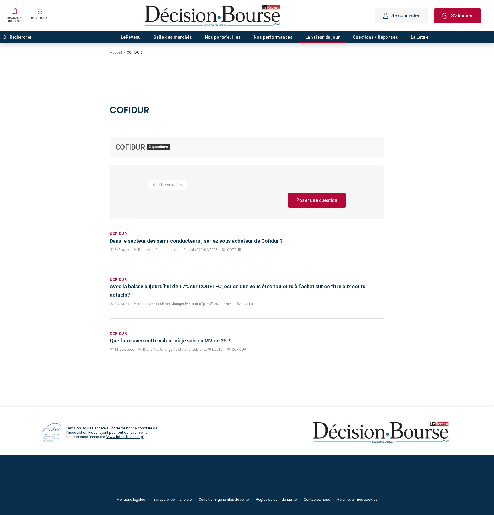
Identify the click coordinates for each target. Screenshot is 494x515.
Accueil (116, 52)
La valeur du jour (323, 37)
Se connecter (405, 15)
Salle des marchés (173, 37)
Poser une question (316, 200)
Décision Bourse (14, 19)
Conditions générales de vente (224, 499)
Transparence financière (172, 499)
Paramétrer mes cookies (357, 499)
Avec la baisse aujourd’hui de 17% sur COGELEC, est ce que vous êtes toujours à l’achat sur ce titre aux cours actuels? (237, 290)
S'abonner (462, 15)
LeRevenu (131, 37)
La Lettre (419, 37)
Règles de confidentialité (276, 499)
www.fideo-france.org (125, 437)
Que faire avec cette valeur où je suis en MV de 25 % (171, 341)
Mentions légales (131, 499)
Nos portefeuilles (223, 37)
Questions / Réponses (375, 37)
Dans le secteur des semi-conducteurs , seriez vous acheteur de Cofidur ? (196, 241)
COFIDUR (131, 147)
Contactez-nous (317, 499)
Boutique (39, 17)
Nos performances (273, 37)
